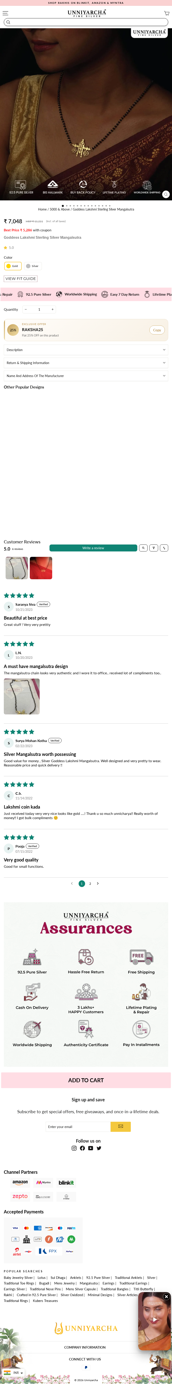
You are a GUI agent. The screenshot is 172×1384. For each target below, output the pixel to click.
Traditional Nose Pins (45, 1289)
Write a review (93, 548)
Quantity (11, 309)
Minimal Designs (100, 1295)
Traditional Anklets (128, 1278)
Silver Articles (127, 1295)
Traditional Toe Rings (19, 1283)
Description (15, 350)
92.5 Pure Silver (98, 1278)
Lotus (42, 1278)
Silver (151, 1278)
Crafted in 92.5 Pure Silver (36, 1295)
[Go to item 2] (41, 568)
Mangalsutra (89, 1283)
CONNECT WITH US (85, 1359)
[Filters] (153, 547)
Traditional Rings (16, 1301)
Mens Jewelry (64, 1283)
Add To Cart (86, 1080)
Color (8, 257)
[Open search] (143, 547)
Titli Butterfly (143, 1289)
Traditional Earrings (133, 1283)
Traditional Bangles (115, 1289)
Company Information (85, 1347)
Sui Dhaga (58, 1278)
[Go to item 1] (17, 568)
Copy (157, 330)
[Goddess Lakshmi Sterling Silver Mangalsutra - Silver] (45, 501)
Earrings (108, 1283)
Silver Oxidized (72, 1295)
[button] (6, 247)
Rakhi (8, 1295)
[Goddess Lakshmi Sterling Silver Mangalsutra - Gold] (39, 501)
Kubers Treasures (45, 1301)
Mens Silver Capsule (81, 1289)
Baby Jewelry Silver (18, 1278)
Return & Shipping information (28, 363)
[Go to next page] (99, 883)
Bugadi (44, 1283)
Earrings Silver (14, 1289)
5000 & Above (60, 209)
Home (42, 209)
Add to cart (42, 511)
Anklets (75, 1278)
